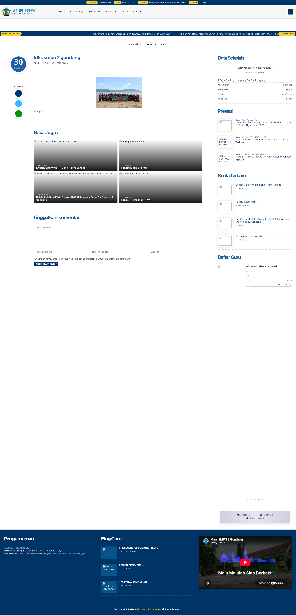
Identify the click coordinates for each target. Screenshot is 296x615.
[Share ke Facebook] (18, 93)
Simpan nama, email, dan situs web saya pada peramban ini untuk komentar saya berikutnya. (84, 258)
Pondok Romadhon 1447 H (136, 200)
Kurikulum (94, 11)
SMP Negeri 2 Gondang (147, 609)
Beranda (63, 11)
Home (148, 44)
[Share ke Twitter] (18, 103)
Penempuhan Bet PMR (134, 167)
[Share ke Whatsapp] (18, 113)
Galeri (122, 11)
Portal (134, 11)
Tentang (78, 11)
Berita (109, 11)
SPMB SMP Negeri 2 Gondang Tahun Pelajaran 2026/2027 (35, 550)
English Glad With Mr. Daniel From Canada (60, 167)
